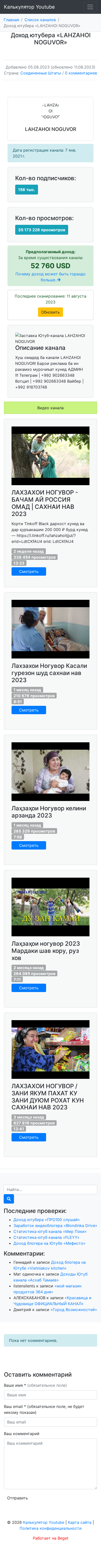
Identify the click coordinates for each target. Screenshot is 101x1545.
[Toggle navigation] (90, 7)
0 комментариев (81, 73)
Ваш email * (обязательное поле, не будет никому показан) (44, 1409)
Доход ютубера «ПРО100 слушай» (46, 1219)
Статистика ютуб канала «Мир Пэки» (50, 1231)
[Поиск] (9, 1199)
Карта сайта (79, 1522)
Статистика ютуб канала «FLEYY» (46, 1237)
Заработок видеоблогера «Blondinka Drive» (55, 1225)
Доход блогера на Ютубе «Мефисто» (49, 1243)
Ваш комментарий (21, 1433)
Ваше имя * (35, 1385)
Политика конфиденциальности (51, 1528)
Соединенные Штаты (40, 73)
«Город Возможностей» (73, 1309)
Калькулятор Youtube (29, 7)
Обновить (50, 312)
